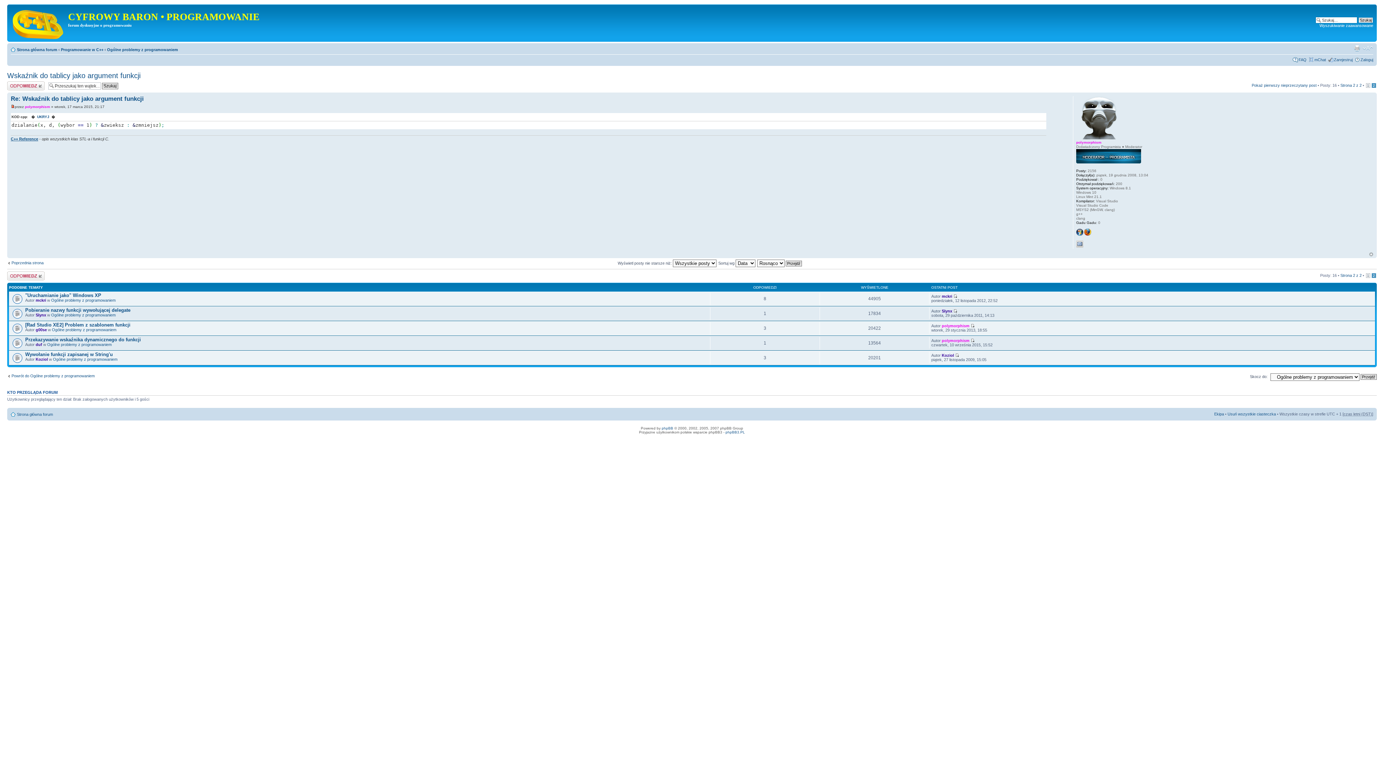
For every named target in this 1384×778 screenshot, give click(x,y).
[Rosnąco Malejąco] (780, 263)
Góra (1371, 254)
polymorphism (37, 107)
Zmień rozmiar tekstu (1368, 48)
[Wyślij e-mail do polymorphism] (1079, 244)
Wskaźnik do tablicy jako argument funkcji (74, 76)
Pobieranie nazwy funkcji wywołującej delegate (77, 310)
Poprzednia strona (28, 263)
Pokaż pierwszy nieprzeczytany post (1284, 85)
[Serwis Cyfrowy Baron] (38, 23)
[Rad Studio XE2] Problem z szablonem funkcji (77, 325)
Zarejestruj (1343, 60)
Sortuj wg (727, 263)
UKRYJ (43, 117)
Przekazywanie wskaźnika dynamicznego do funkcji (83, 339)
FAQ (1303, 60)
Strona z (1351, 85)
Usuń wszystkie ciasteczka (1252, 414)
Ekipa (1219, 414)
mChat (1320, 60)
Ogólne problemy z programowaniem (142, 50)
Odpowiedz (17, 83)
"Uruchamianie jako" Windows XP (63, 295)
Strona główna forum (37, 50)
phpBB (667, 428)
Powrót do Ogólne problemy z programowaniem (53, 376)
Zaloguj (1367, 60)
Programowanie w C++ (82, 50)
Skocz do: (1259, 376)
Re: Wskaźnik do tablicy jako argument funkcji (77, 98)
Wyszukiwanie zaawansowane (1346, 25)
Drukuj (1357, 48)
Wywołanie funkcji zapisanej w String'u (69, 354)
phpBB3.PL (735, 432)
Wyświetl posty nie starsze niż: (645, 263)
